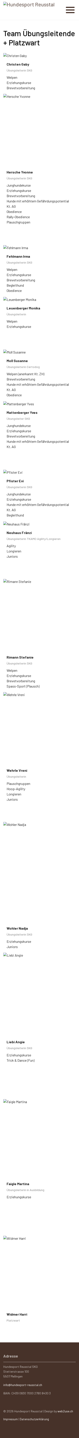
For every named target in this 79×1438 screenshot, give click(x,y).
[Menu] (71, 7)
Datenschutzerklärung (34, 1419)
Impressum (10, 1419)
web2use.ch (65, 1411)
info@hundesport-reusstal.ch (22, 1385)
